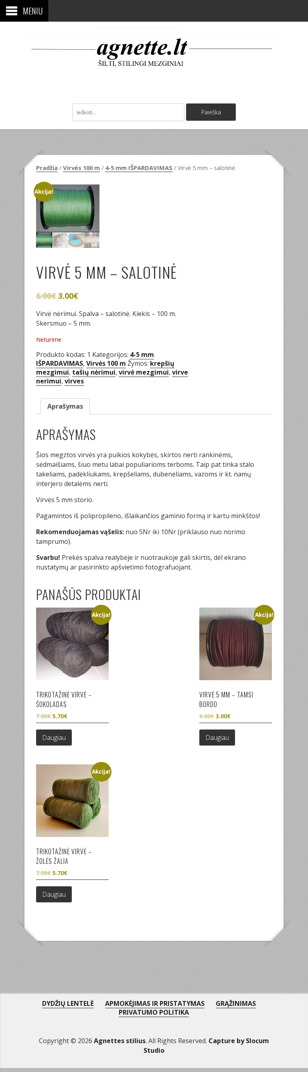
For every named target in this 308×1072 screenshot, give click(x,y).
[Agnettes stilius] (153, 68)
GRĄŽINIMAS (236, 1003)
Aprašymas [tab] (65, 406)
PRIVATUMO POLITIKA (154, 1012)
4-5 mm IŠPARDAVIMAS (138, 168)
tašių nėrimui (94, 372)
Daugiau (54, 737)
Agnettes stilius (120, 1040)
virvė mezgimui (144, 372)
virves (74, 381)
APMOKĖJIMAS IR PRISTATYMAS (155, 1003)
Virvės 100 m (81, 168)
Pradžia (47, 168)
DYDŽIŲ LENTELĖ (68, 1003)
